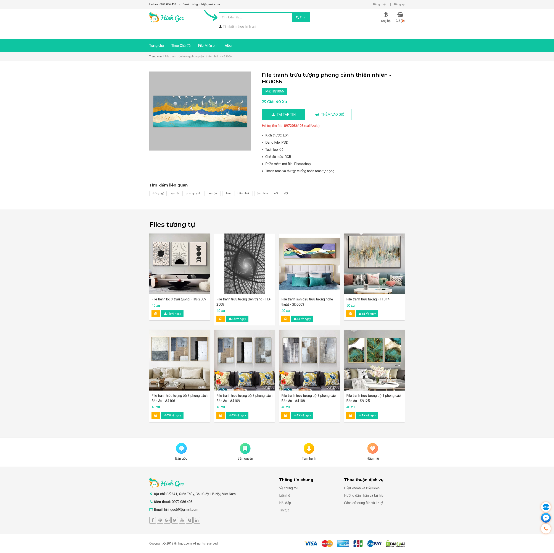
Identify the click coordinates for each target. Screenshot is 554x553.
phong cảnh (194, 193)
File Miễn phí (207, 46)
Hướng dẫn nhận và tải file (363, 495)
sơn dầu (175, 193)
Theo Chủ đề (180, 46)
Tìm (302, 17)
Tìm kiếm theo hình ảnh (240, 26)
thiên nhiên (243, 193)
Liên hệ (284, 495)
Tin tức (284, 510)
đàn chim (262, 193)
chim (228, 193)
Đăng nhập (380, 4)
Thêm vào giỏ (332, 114)
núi (276, 193)
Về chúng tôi (288, 488)
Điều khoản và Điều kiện (362, 488)
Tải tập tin (286, 114)
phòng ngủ (158, 193)
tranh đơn (212, 193)
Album (229, 46)
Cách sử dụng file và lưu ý (363, 503)
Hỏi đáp (285, 503)
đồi (286, 193)
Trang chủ (156, 46)
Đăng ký (399, 4)
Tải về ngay (173, 313)
